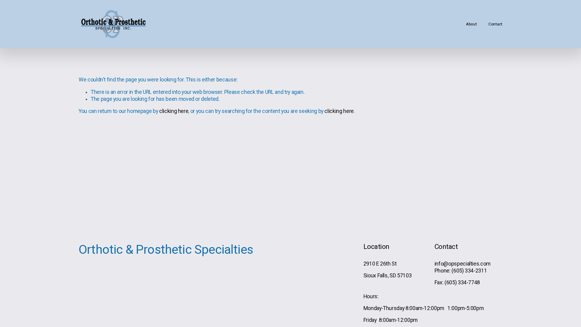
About (471, 23)
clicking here (173, 111)
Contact (495, 23)
